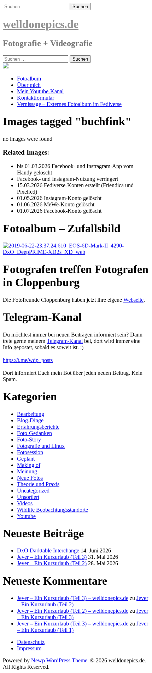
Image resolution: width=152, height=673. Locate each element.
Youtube (26, 516)
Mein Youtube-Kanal (40, 91)
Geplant (26, 459)
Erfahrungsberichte (38, 427)
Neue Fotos (30, 478)
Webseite (133, 300)
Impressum (29, 648)
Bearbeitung (30, 414)
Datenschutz (31, 642)
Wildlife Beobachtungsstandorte (52, 510)
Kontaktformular (35, 98)
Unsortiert (28, 497)
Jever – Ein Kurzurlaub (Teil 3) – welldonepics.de (72, 598)
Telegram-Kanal (65, 341)
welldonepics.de (40, 24)
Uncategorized (33, 491)
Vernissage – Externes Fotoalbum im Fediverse (69, 104)
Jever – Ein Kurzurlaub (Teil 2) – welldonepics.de (72, 611)
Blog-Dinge (30, 420)
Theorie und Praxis (38, 484)
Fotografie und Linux (41, 446)
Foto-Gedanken (34, 433)
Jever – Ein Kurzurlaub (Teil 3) (52, 557)
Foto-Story (29, 439)
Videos (25, 503)
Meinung (27, 471)
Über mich (29, 85)
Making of (28, 465)
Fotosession (30, 452)
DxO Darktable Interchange (48, 550)
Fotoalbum (29, 79)
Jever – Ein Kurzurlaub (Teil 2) (52, 563)
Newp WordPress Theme (59, 660)
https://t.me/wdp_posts (28, 360)
